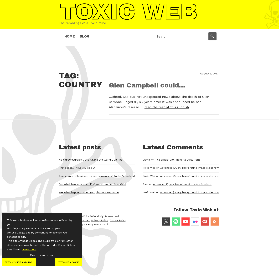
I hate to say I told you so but (77, 167)
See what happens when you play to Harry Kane (89, 192)
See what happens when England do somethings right (92, 184)
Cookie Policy (118, 220)
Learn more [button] (29, 249)
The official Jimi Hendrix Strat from (177, 159)
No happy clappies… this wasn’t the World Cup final (91, 159)
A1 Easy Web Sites (95, 224)
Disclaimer (83, 220)
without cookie (68, 262)
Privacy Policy (99, 220)
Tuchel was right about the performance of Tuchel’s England (97, 176)
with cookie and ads (18, 262)
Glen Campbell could (144, 85)
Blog (84, 36)
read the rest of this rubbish (167, 107)
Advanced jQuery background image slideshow (189, 167)
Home (69, 36)
